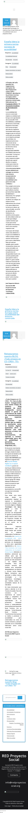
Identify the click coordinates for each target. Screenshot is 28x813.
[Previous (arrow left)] (0, 812)
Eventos (9, 727)
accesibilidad (15, 53)
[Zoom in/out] (5, 810)
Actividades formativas (13, 712)
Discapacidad (13, 67)
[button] (14, 9)
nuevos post (13, 373)
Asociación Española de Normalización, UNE (12, 107)
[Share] (2, 810)
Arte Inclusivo (11, 714)
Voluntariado (10, 736)
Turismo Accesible (10, 377)
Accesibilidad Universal (11, 56)
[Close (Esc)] (0, 810)
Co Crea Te (8, 370)
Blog (7, 67)
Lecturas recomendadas (14, 729)
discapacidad (9, 59)
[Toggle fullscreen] (3, 810)
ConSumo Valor (11, 719)
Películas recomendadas (14, 731)
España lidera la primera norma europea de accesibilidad (11, 45)
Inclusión (15, 59)
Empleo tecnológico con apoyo (13, 70)
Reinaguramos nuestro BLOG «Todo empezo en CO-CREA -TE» (12, 357)
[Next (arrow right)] (2, 812)
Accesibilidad (15, 63)
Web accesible (9, 77)
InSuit (7, 373)
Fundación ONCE (11, 104)
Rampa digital (9, 73)
